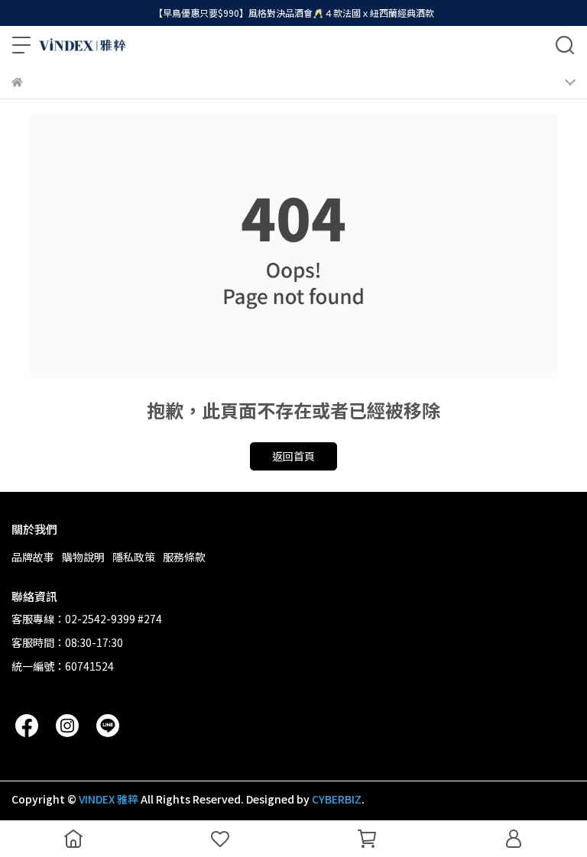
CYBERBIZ (337, 799)
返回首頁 (293, 456)
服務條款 (184, 556)
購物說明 (83, 556)
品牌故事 (32, 556)
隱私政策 (133, 556)
